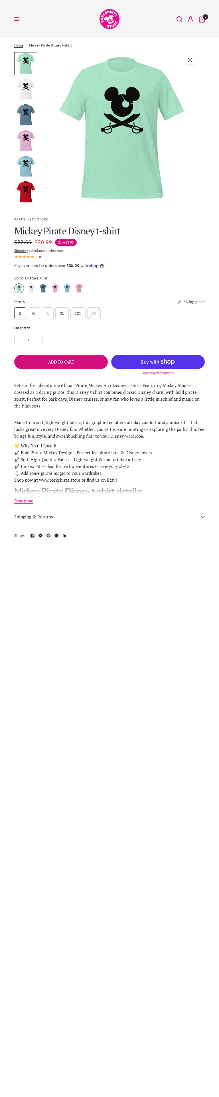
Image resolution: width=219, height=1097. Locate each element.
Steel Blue (43, 288)
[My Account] (190, 19)
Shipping (21, 250)
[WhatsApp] (56, 535)
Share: (20, 536)
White (31, 288)
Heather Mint (19, 288)
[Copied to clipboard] (64, 535)
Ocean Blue (67, 288)
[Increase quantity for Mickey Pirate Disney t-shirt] (37, 340)
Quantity (22, 327)
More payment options (157, 373)
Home (18, 45)
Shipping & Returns (33, 517)
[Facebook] (32, 535)
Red (79, 288)
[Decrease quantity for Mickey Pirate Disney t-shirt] (19, 340)
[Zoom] (190, 60)
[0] (200, 19)
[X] (40, 535)
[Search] (179, 19)
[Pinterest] (48, 535)
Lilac (55, 288)
